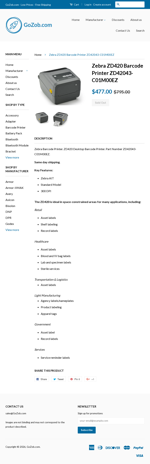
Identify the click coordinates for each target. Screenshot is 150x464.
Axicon (9, 199)
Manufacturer (95, 19)
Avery (9, 193)
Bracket (10, 151)
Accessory (12, 115)
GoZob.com (33, 446)
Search (140, 30)
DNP (8, 211)
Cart (76, 4)
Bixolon (10, 206)
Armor (9, 181)
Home (76, 19)
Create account (102, 4)
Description (43, 138)
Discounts (118, 19)
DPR (8, 217)
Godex (9, 223)
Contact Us (123, 30)
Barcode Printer (15, 127)
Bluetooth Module (17, 145)
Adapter (10, 121)
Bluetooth (11, 139)
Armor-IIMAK (14, 187)
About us (136, 19)
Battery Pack (13, 133)
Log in (88, 4)
